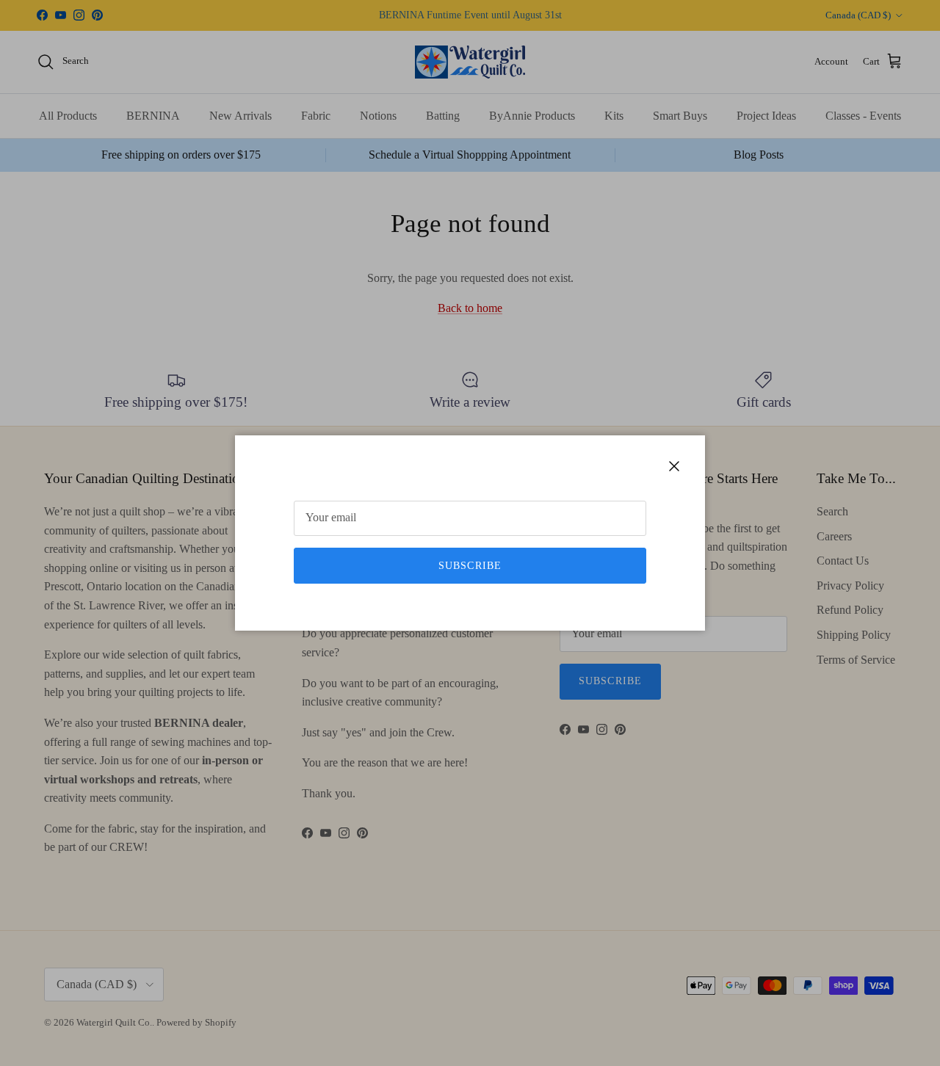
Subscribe (470, 565)
